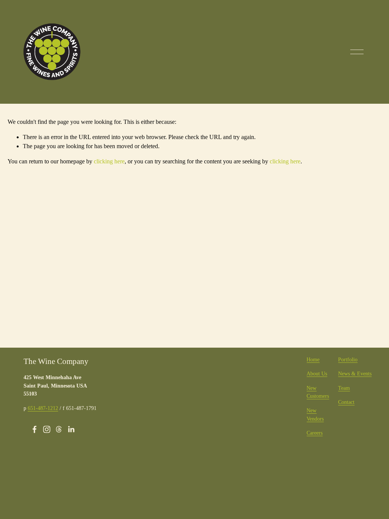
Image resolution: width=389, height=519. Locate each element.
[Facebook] (34, 429)
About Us (317, 373)
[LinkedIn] (71, 429)
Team (344, 388)
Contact (346, 402)
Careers (315, 433)
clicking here (109, 161)
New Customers (318, 392)
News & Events (355, 373)
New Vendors (315, 414)
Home (313, 359)
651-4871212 (43, 408)
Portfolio (347, 359)
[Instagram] (47, 429)
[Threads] (59, 429)
